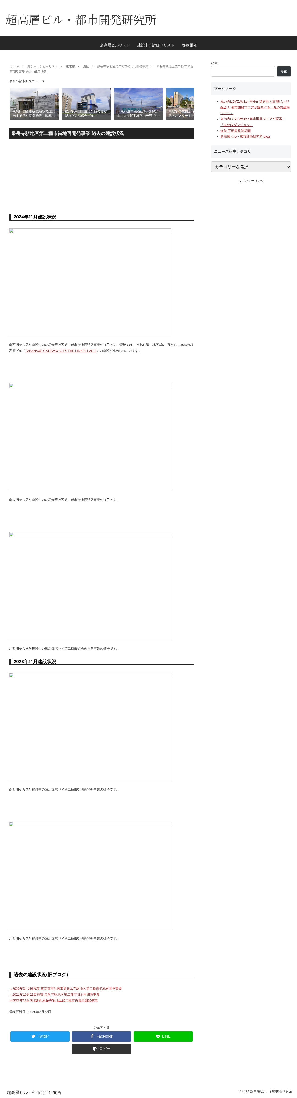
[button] (185, 103)
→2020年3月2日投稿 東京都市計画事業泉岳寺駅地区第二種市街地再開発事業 (65, 988)
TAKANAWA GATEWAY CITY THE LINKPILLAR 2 (60, 351)
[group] (34, 103)
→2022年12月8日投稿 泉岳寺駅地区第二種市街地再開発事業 (53, 1000)
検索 (214, 63)
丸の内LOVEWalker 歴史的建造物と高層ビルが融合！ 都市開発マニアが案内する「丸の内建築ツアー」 (255, 107)
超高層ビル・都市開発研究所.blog (245, 136)
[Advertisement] (101, 174)
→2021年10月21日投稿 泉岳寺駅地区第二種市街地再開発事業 (54, 994)
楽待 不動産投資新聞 (235, 131)
